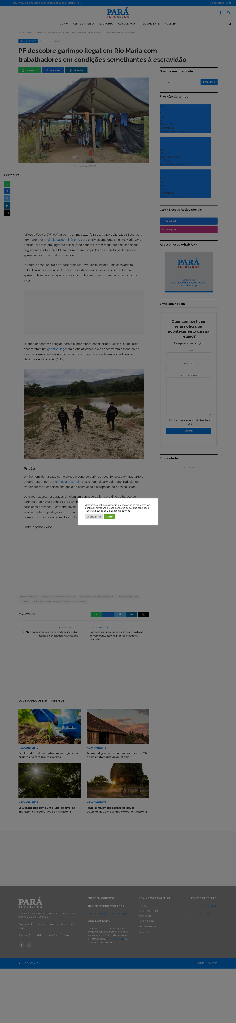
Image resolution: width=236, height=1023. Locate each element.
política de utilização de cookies (112, 510)
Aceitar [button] (109, 517)
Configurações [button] (94, 517)
